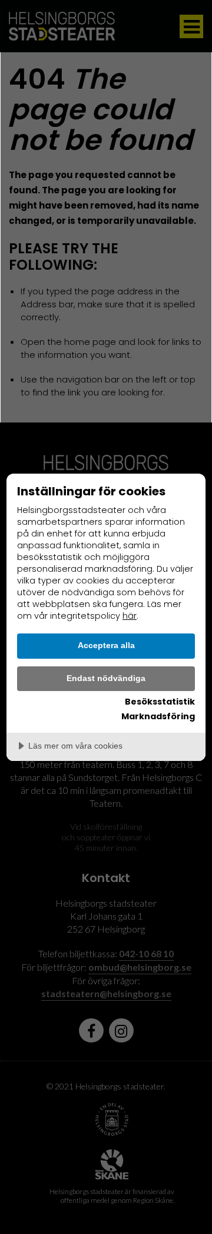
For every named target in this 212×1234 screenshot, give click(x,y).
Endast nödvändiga (106, 678)
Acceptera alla (106, 645)
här (129, 616)
